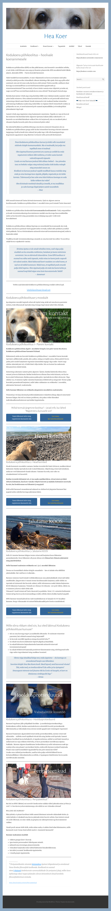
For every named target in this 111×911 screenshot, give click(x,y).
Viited (80, 46)
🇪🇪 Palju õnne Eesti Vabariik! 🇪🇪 (86, 100)
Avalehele (23, 46)
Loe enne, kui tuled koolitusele (55, 417)
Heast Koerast (47, 46)
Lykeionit (17, 870)
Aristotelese (36, 864)
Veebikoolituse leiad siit (38, 290)
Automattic (71, 902)
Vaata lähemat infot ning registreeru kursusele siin (21, 417)
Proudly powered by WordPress (45, 902)
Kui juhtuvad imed (82, 104)
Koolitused (33, 46)
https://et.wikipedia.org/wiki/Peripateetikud (23, 882)
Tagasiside (61, 46)
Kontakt (88, 46)
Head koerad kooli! (82, 97)
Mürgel (78, 107)
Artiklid (71, 46)
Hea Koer (55, 36)
